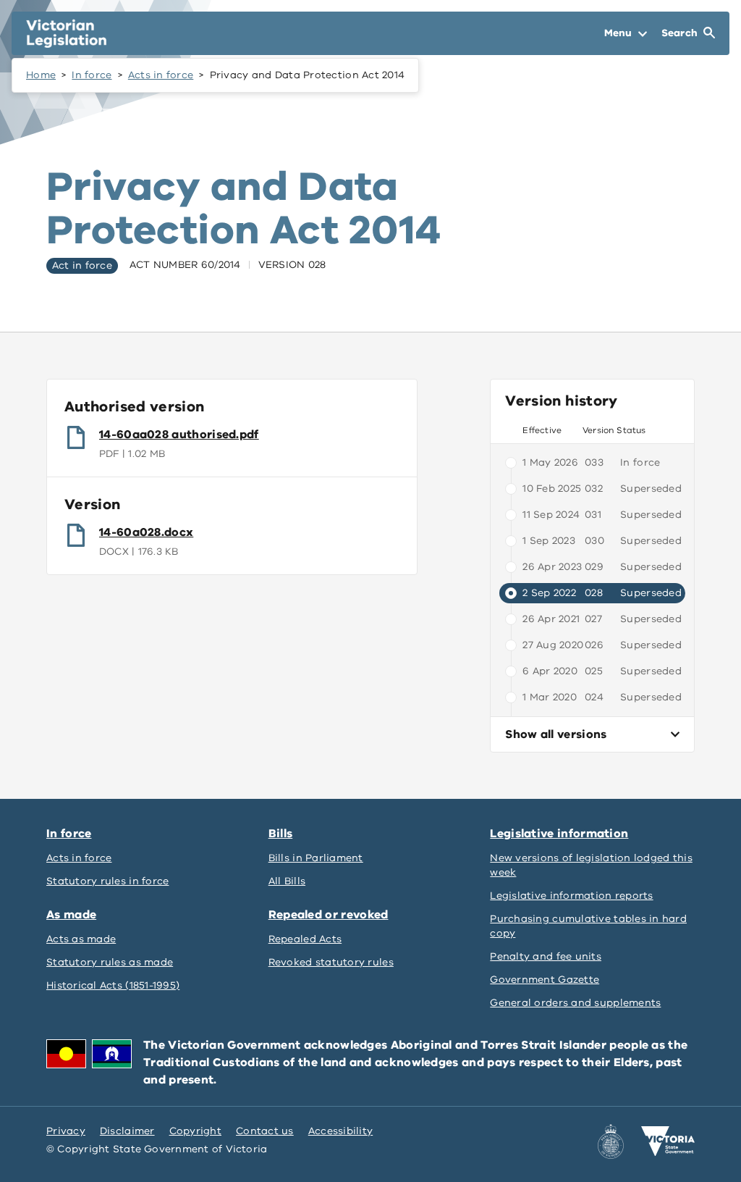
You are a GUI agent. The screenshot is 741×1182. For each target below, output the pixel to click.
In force (91, 75)
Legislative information (559, 833)
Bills (280, 833)
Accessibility (340, 1131)
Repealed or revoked (328, 915)
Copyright (195, 1131)
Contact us (265, 1131)
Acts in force (161, 75)
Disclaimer (127, 1131)
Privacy (65, 1131)
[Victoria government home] (668, 1141)
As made (71, 915)
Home (41, 75)
